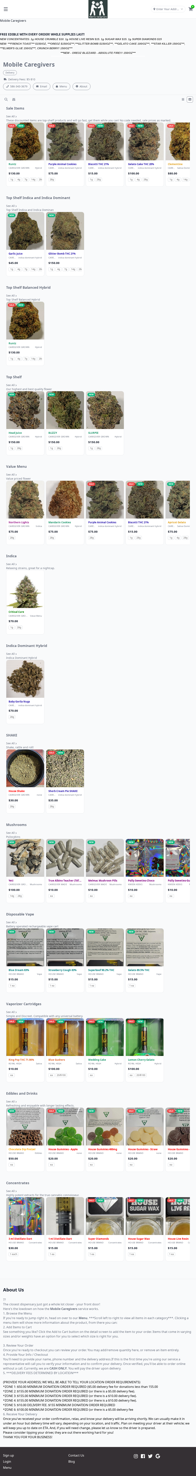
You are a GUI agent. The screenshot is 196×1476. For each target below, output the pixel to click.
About (83, 86)
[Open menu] (5, 9)
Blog (71, 1461)
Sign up (8, 1455)
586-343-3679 (18, 86)
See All (11, 116)
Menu (63, 86)
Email (43, 86)
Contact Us (76, 1455)
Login (7, 1461)
